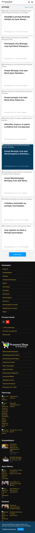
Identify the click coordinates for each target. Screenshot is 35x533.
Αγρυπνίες (6, 301)
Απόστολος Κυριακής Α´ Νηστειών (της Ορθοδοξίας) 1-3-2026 (15, 447)
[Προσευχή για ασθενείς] (5, 398)
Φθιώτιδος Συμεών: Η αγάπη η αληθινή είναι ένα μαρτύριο (17, 125)
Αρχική (26, 7)
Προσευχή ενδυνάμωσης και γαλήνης (15, 404)
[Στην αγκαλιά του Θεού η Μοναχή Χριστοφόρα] (16, 226)
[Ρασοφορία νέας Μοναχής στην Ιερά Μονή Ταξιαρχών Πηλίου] (17, 38)
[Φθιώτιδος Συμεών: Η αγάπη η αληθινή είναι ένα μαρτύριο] (17, 119)
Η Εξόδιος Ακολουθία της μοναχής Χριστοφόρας (15, 204)
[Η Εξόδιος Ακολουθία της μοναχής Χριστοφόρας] (17, 199)
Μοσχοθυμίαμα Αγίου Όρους (11, 355)
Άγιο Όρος (6, 290)
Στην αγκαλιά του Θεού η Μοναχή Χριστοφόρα (15, 231)
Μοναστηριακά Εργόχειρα (10, 351)
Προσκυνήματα (7, 297)
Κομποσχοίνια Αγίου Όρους (11, 358)
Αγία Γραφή (6, 287)
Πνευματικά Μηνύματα (9, 279)
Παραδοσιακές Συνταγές (10, 308)
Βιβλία (4, 311)
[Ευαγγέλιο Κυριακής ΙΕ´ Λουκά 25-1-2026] (5, 458)
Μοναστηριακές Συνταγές (10, 304)
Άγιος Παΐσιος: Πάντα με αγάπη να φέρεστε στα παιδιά (16, 471)
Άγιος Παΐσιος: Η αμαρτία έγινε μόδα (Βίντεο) (15, 483)
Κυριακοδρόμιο (7, 272)
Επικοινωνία (6, 334)
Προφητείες (6, 294)
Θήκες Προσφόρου (8, 366)
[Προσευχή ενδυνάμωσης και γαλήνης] (5, 414)
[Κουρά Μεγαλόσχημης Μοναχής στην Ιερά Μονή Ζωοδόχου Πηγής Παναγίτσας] (17, 173)
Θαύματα (5, 269)
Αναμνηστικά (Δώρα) (9, 383)
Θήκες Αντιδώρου (8, 369)
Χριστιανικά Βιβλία (8, 376)
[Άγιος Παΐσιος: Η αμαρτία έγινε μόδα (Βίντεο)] (5, 483)
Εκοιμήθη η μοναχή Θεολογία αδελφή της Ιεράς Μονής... (17, 18)
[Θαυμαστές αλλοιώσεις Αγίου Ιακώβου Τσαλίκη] (5, 506)
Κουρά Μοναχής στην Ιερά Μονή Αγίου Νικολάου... (16, 72)
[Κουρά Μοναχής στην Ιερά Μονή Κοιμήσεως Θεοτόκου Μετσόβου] (17, 146)
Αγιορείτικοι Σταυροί (9, 362)
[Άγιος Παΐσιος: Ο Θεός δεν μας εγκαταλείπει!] (5, 492)
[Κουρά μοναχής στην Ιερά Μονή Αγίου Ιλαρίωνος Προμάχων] (17, 92)
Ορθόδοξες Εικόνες (8, 380)
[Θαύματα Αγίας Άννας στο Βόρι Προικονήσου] (5, 516)
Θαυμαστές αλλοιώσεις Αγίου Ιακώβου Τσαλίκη (15, 507)
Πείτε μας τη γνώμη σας (10, 331)
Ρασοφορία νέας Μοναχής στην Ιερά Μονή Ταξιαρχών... (17, 45)
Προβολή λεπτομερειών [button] (9, 529)
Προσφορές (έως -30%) (9, 387)
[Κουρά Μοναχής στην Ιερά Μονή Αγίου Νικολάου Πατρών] (17, 65)
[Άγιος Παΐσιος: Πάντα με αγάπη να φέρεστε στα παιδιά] (5, 474)
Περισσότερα (17, 254)
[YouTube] (7, 322)
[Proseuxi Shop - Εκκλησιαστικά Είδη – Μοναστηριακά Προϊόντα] (15, 344)
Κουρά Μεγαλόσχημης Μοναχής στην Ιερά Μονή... (16, 179)
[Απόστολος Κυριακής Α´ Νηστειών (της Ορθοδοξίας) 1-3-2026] (5, 445)
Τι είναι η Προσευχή (8, 327)
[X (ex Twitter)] (3, 322)
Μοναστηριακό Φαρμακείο (10, 373)
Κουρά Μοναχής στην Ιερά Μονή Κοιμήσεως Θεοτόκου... (17, 152)
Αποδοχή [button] (20, 529)
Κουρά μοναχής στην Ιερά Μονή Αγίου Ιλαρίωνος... (15, 98)
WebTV (5, 283)
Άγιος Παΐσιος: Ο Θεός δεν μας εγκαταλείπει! (15, 490)
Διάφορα (5, 276)
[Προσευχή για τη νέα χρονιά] (5, 431)
